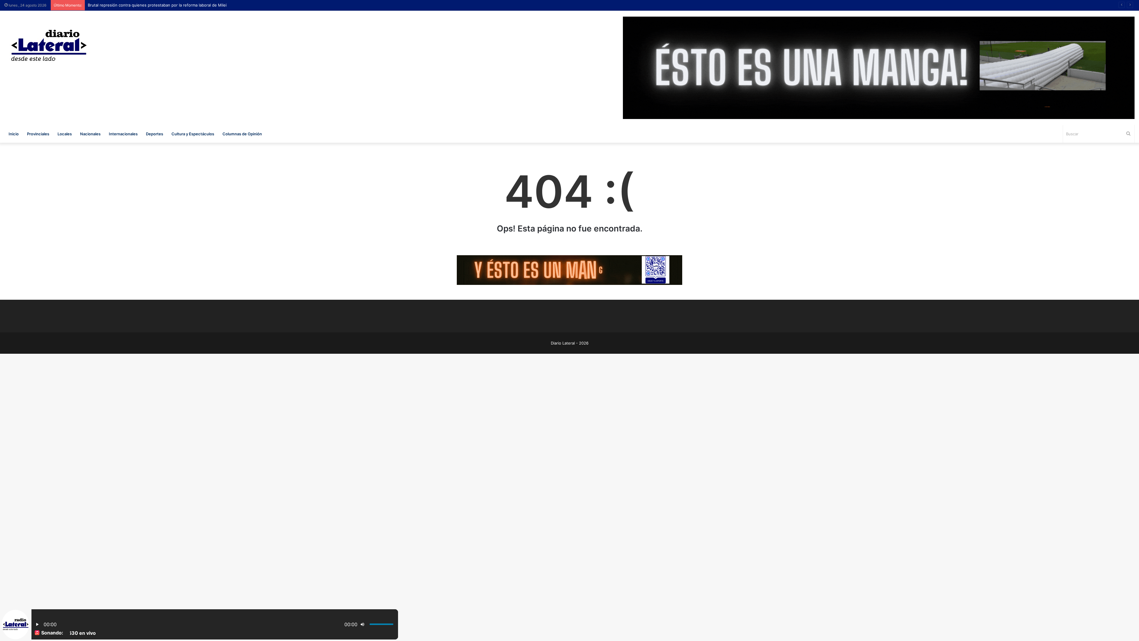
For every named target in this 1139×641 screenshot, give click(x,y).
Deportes (154, 133)
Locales (65, 133)
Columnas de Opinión (242, 133)
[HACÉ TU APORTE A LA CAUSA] (569, 269)
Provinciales (38, 133)
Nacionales (90, 133)
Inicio (14, 133)
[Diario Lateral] (48, 45)
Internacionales (123, 133)
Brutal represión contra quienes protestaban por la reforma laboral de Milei (157, 5)
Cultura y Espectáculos (192, 133)
